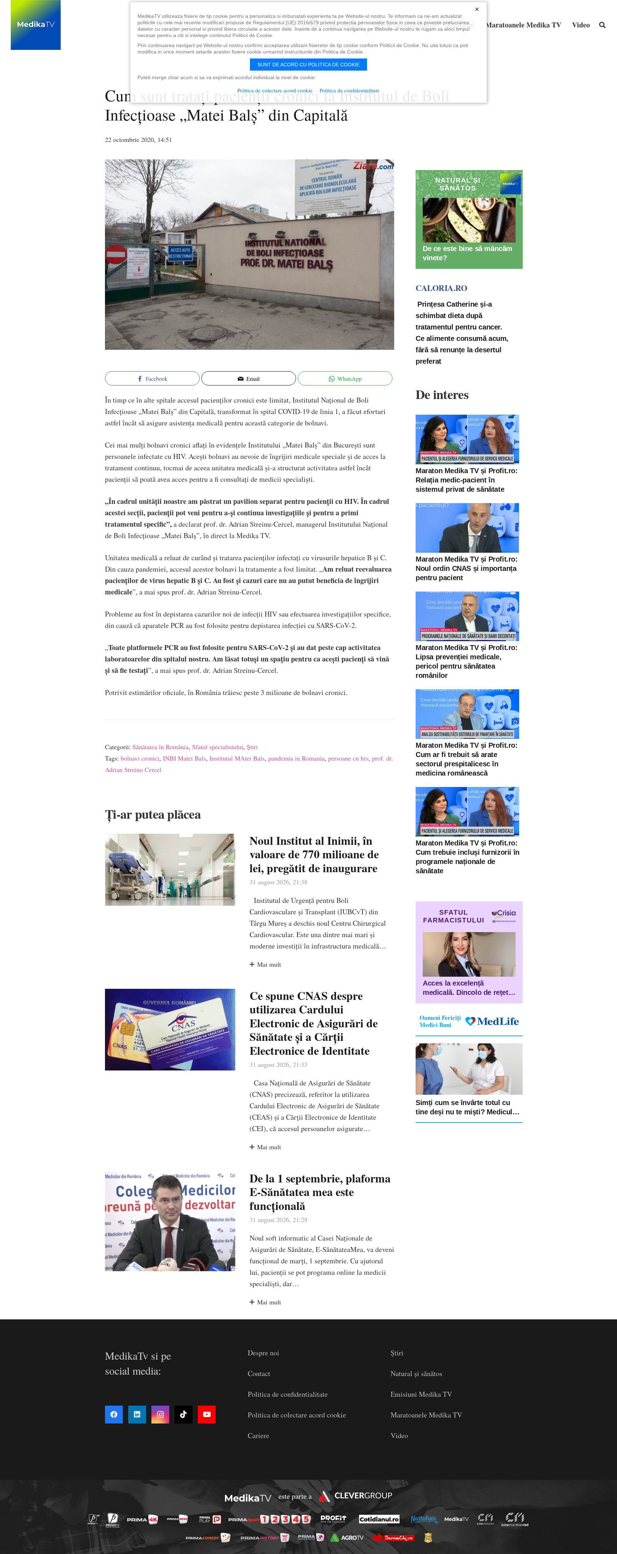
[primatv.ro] (96, 1519)
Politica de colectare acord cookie (297, 1415)
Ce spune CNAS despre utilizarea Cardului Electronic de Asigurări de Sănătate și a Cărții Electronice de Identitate (314, 1023)
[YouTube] (207, 1414)
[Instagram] (160, 1414)
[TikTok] (183, 1414)
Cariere (258, 1435)
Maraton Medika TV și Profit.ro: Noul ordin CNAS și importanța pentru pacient (467, 568)
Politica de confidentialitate (288, 1394)
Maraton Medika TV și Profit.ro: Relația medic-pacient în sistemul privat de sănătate (467, 480)
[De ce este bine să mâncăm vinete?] (469, 220)
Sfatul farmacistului (453, 916)
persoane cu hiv (348, 758)
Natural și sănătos (416, 1373)
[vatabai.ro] (430, 1537)
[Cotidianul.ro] (381, 1519)
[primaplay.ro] (212, 1519)
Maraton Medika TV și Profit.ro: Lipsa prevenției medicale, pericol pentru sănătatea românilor (467, 661)
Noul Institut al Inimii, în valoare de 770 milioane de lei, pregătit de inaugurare (314, 854)
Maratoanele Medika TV (426, 1415)
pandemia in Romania (296, 758)
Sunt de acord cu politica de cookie (308, 64)
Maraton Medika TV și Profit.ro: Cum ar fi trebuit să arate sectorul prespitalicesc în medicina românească (467, 759)
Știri (252, 746)
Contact (259, 1373)
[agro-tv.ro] (349, 1538)
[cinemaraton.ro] (487, 1519)
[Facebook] (114, 1414)
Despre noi (263, 1353)
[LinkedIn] (137, 1414)
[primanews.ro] (179, 1519)
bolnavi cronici (140, 758)
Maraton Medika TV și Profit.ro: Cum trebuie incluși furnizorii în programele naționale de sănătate (468, 857)
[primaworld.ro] (313, 1537)
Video (399, 1435)
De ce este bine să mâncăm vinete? (467, 253)
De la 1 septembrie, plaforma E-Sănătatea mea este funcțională (320, 1192)
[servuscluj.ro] (394, 1537)
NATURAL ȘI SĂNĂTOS (457, 184)
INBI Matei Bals (184, 758)
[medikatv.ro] (458, 1519)
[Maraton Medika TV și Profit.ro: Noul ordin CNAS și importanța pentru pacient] (467, 528)
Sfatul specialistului (217, 746)
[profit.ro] (335, 1519)
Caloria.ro (441, 288)
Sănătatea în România (160, 746)
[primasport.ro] (271, 1519)
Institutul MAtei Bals (237, 758)
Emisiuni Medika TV (421, 1394)
